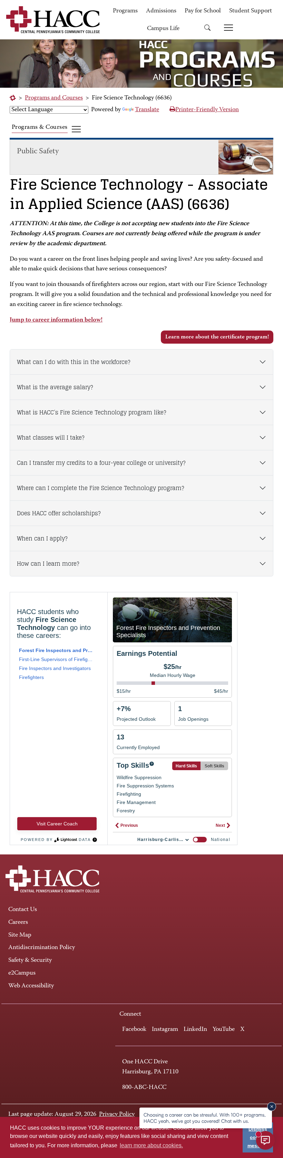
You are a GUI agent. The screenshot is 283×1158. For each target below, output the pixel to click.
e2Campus (22, 973)
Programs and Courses (54, 98)
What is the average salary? (55, 387)
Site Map (19, 935)
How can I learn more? (48, 563)
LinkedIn (195, 1029)
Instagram (165, 1029)
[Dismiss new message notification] (271, 1106)
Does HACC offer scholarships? (58, 513)
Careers (18, 922)
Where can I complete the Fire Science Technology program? (100, 488)
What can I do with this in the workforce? (73, 362)
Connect (130, 1014)
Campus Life (163, 29)
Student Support (250, 11)
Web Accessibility (31, 986)
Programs (125, 11)
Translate (147, 110)
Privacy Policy (117, 1114)
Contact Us (22, 910)
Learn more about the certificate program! (217, 337)
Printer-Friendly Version (207, 110)
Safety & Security (30, 960)
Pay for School (203, 11)
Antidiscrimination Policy (41, 948)
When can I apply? (42, 538)
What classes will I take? (50, 437)
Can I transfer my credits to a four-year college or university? (101, 463)
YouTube (224, 1029)
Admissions (161, 11)
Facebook (134, 1029)
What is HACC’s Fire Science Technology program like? (91, 412)
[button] (209, 28)
